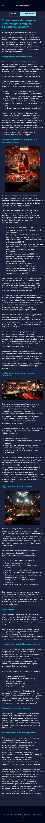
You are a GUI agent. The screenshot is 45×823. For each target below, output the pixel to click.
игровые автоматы (23, 594)
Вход (13, 14)
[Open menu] (3, 5)
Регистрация (27, 14)
